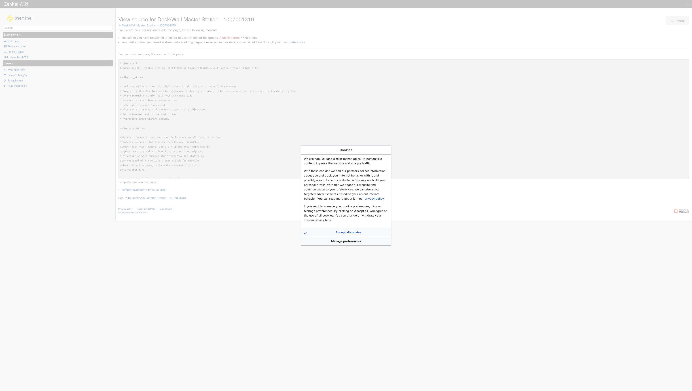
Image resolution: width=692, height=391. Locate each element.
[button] (346, 232)
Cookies (346, 150)
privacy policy (374, 198)
